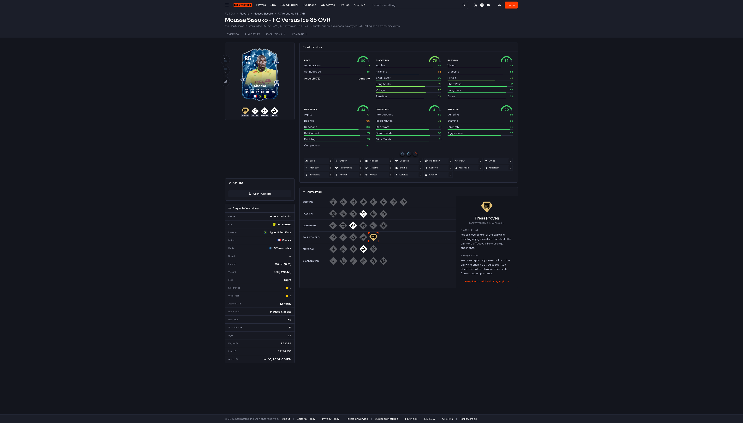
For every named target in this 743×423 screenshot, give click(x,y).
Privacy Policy (330, 418)
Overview (233, 34)
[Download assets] (225, 81)
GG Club (359, 5)
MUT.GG (429, 418)
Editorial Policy (306, 418)
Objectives (328, 5)
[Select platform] (499, 5)
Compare (298, 34)
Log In (511, 5)
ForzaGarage (468, 418)
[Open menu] (227, 5)
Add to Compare (262, 193)
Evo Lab (345, 5)
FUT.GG (230, 13)
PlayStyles (252, 34)
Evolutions (309, 5)
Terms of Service (357, 418)
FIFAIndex (411, 418)
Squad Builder (289, 5)
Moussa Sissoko (263, 13)
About (286, 418)
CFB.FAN (447, 418)
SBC (273, 5)
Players (261, 5)
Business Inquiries (386, 418)
